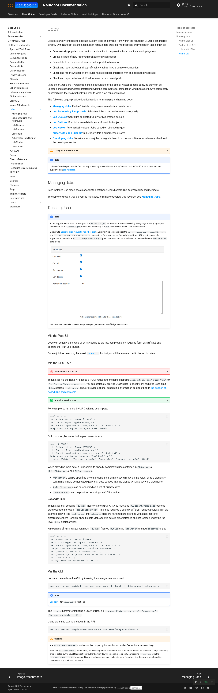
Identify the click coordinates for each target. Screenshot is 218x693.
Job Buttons (60, 122)
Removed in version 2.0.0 (66, 371)
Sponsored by (110, 687)
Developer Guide (47, 14)
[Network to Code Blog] (185, 687)
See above (55, 602)
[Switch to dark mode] (129, 5)
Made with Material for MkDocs (67, 687)
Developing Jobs (63, 138)
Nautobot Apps (90, 14)
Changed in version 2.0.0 (66, 150)
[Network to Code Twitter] (208, 687)
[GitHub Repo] (202, 687)
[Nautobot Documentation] (23, 5)
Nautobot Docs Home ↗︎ (115, 14)
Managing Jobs (62, 106)
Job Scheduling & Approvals (69, 111)
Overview (13, 14)
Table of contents (186, 28)
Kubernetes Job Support (67, 133)
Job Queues (60, 116)
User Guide (28, 14)
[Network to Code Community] (196, 687)
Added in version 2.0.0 (65, 400)
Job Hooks (59, 127)
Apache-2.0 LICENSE (17, 689)
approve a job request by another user (78, 232)
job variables (69, 170)
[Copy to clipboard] (167, 416)
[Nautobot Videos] (190, 687)
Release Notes (69, 14)
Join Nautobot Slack (92, 687)
